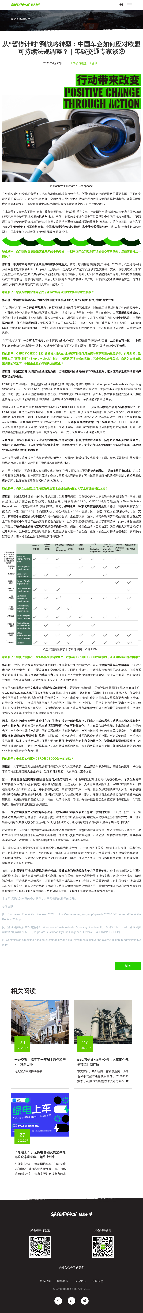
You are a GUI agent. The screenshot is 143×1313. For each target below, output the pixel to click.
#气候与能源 (78, 63)
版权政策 (45, 1281)
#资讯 (93, 63)
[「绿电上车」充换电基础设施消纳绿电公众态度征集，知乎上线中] (40, 1114)
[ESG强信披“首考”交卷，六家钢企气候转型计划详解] (103, 1021)
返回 (128, 965)
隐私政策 (62, 1281)
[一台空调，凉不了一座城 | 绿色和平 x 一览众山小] (40, 1021)
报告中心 (80, 1281)
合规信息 (97, 1281)
